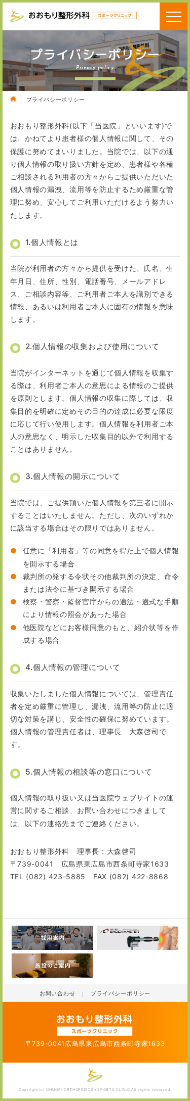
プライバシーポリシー (120, 993)
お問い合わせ (57, 993)
